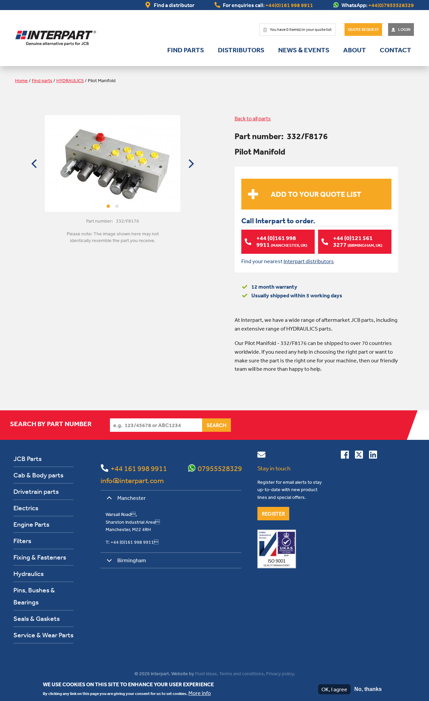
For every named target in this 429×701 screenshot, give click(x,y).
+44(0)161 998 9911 (289, 5)
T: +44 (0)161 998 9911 (132, 542)
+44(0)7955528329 (391, 5)
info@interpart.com (132, 480)
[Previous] (34, 163)
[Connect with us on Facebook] (345, 456)
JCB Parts (27, 458)
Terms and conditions (241, 673)
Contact (395, 50)
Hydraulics (28, 573)
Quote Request (363, 29)
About (354, 50)
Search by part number (50, 424)
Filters (22, 540)
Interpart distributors (309, 261)
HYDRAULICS (70, 80)
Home (21, 80)
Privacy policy (280, 673)
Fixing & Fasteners (39, 557)
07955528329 (220, 468)
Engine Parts (31, 524)
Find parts (185, 50)
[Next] (190, 163)
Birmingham (131, 560)
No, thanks (368, 689)
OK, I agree (334, 689)
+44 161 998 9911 (139, 468)
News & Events (303, 50)
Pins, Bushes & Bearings (34, 596)
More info (199, 693)
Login (404, 29)
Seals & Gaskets (36, 618)
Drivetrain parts (36, 491)
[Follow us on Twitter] (359, 456)
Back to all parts (253, 118)
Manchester (131, 497)
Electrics (25, 508)
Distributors (241, 50)
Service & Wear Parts (43, 635)
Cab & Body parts (38, 475)
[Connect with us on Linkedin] (373, 456)
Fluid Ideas (206, 673)
